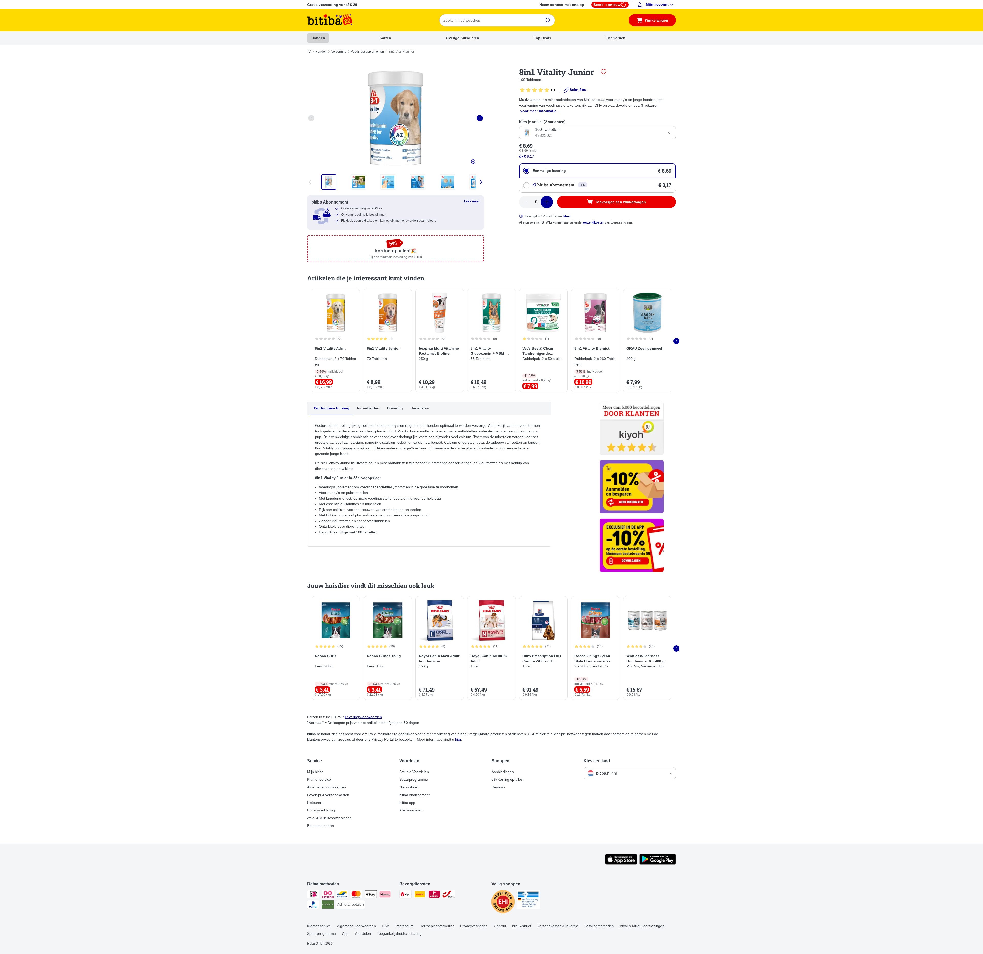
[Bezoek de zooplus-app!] (621, 863)
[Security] (503, 902)
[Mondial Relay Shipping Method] (434, 895)
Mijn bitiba (315, 772)
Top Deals (542, 38)
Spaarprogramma (413, 779)
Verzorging (338, 51)
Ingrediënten (368, 408)
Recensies (420, 408)
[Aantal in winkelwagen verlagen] (525, 202)
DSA (385, 926)
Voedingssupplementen (367, 51)
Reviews (498, 787)
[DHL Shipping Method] (420, 895)
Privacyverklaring (321, 810)
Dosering (395, 408)
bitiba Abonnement (414, 795)
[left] (311, 118)
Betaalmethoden (320, 826)
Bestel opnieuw (607, 5)
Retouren (314, 802)
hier (458, 739)
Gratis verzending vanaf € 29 (332, 5)
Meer (567, 216)
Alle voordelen (410, 810)
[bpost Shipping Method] (448, 895)
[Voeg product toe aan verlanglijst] (603, 71)
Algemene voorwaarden (326, 787)
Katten (385, 38)
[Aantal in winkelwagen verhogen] (547, 202)
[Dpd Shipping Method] (405, 895)
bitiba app (407, 802)
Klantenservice (319, 779)
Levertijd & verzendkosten (328, 795)
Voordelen (363, 933)
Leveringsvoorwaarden (363, 717)
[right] (480, 118)
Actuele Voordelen (414, 772)
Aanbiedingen (503, 772)
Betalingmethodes (599, 926)
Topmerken (615, 38)
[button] (656, 5)
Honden (318, 38)
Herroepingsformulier (437, 926)
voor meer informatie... (540, 111)
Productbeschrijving (331, 408)
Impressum (404, 926)
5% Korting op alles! (508, 779)
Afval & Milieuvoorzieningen (329, 818)
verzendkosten (593, 222)
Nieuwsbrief (408, 787)
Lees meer (472, 201)
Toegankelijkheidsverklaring (399, 933)
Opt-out (500, 926)
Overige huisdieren (462, 38)
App (345, 933)
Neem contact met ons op (561, 5)
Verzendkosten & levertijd (557, 926)
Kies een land (597, 761)
